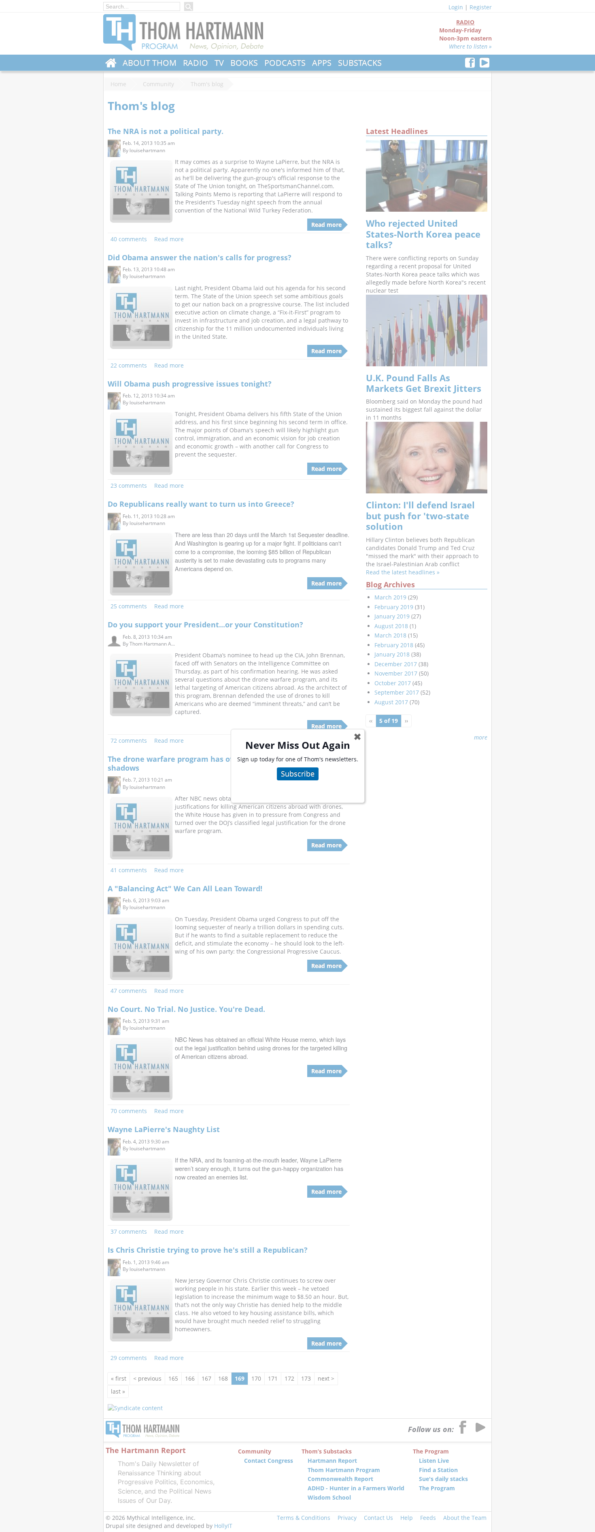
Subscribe (297, 773)
